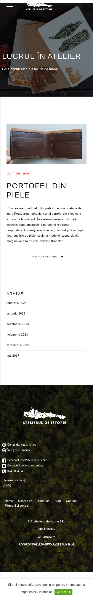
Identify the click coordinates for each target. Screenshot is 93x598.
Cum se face (17, 173)
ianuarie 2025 (15, 313)
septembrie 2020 (18, 345)
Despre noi (25, 500)
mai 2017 (12, 355)
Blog (58, 500)
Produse (44, 500)
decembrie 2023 (17, 324)
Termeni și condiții (17, 505)
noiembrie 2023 (17, 334)
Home (9, 500)
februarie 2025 (16, 303)
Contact (71, 500)
